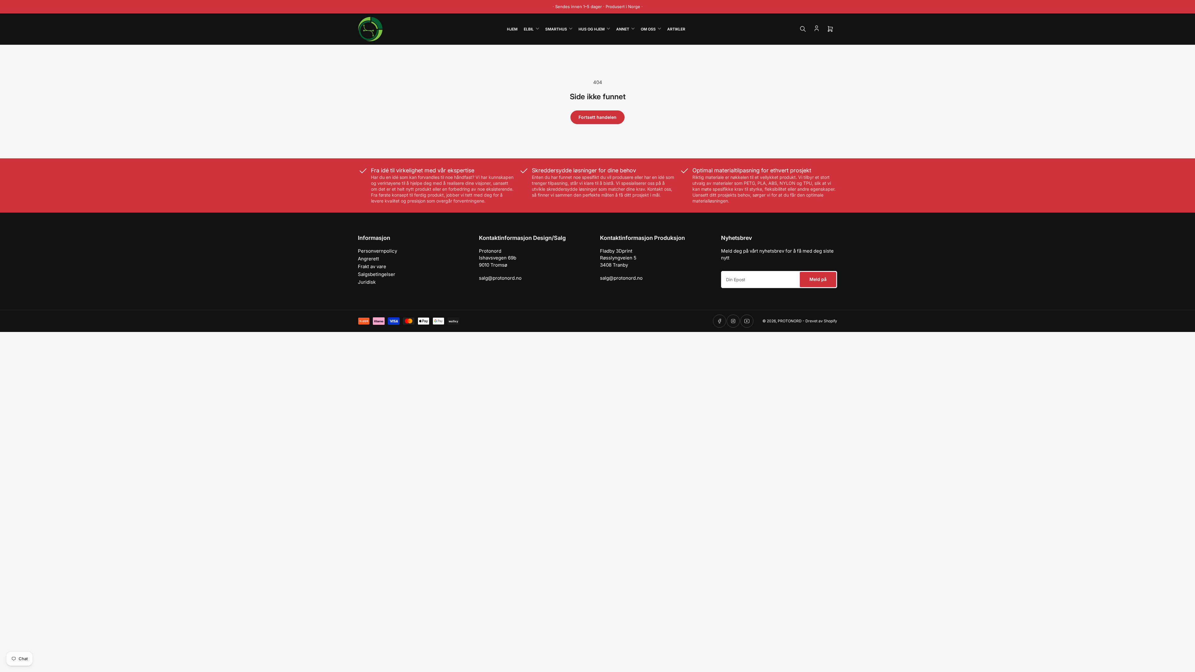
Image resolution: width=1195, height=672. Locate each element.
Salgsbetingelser (376, 274)
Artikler (676, 29)
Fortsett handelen (597, 117)
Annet (622, 29)
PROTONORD (790, 321)
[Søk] (803, 29)
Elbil (529, 29)
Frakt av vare (372, 266)
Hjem (512, 29)
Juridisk (367, 282)
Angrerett (368, 259)
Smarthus (556, 29)
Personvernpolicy (377, 251)
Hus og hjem (592, 29)
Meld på (818, 279)
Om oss (648, 29)
